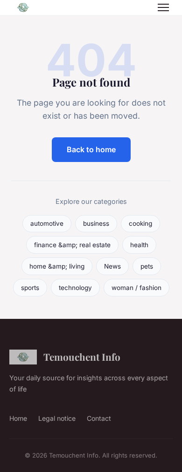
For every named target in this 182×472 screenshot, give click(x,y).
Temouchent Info (81, 356)
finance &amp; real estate (72, 245)
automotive (46, 223)
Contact (99, 418)
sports (30, 287)
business (96, 223)
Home (18, 418)
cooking (140, 223)
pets (146, 266)
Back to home (91, 149)
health (139, 245)
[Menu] (163, 7)
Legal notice (57, 418)
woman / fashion (136, 287)
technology (75, 287)
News (112, 266)
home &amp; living (56, 266)
